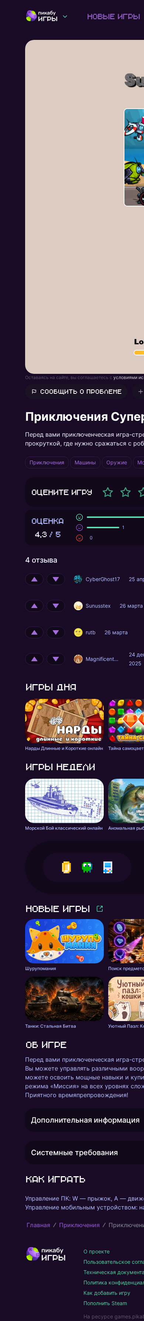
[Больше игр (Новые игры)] (100, 909)
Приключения (79, 1225)
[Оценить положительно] (34, 579)
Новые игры (113, 16)
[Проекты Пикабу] (65, 16)
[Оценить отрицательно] (56, 579)
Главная (38, 1225)
